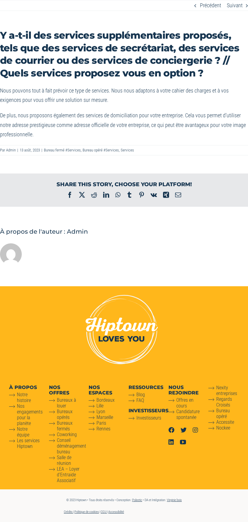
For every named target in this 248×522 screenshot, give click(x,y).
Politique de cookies (86, 512)
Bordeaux (105, 400)
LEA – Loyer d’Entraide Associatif (68, 474)
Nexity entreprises (226, 390)
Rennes (103, 429)
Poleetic (137, 500)
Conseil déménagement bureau (71, 446)
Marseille (104, 417)
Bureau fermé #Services (62, 150)
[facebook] (171, 430)
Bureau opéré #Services (101, 150)
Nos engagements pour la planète (30, 414)
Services (127, 150)
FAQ (140, 400)
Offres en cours (185, 403)
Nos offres (59, 390)
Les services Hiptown (28, 443)
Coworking (67, 434)
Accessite (225, 422)
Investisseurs (148, 418)
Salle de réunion (64, 460)
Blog (140, 394)
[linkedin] (171, 442)
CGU (104, 512)
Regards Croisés (224, 402)
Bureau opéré (223, 413)
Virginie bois (174, 500)
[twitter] (184, 430)
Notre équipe (23, 432)
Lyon (100, 411)
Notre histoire (24, 397)
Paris (101, 423)
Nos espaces (100, 390)
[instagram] (195, 430)
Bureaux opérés (65, 414)
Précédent (210, 5)
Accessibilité (116, 512)
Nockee (223, 428)
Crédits (68, 512)
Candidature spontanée (188, 414)
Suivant (235, 5)
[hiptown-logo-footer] (122, 297)
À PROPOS (23, 387)
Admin (11, 150)
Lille (99, 406)
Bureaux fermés (65, 426)
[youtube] (183, 442)
